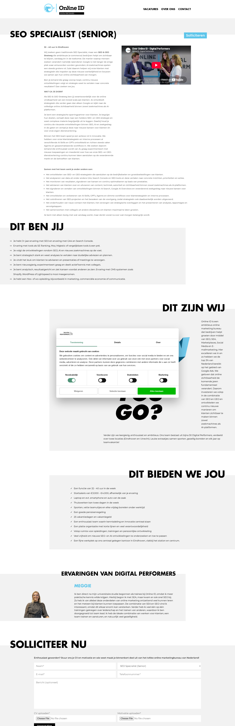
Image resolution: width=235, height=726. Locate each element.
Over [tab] (158, 342)
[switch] (102, 380)
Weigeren (78, 391)
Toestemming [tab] (76, 342)
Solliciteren (195, 35)
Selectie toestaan (117, 391)
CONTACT (184, 9)
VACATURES (150, 9)
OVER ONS (168, 9)
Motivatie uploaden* (129, 713)
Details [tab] (117, 342)
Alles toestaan (156, 391)
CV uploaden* (42, 713)
